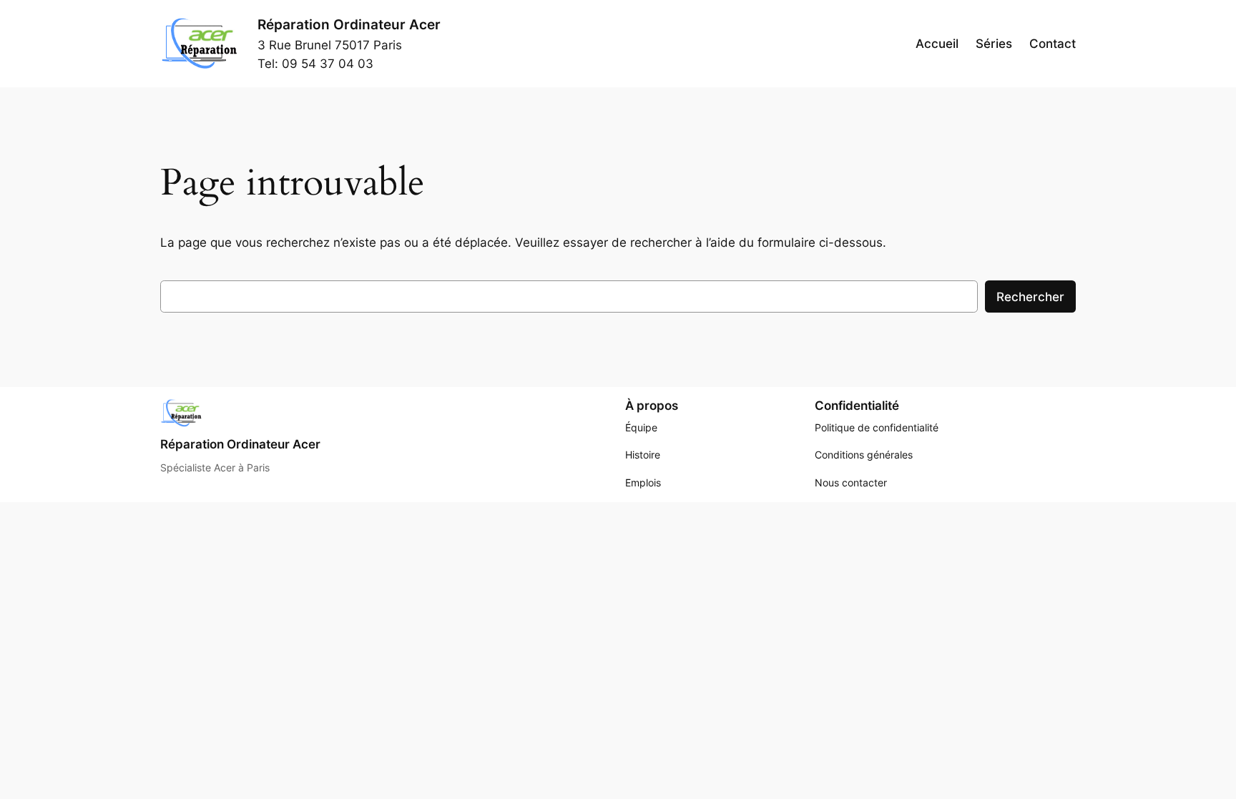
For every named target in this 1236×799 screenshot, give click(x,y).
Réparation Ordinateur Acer (349, 24)
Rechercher (1030, 297)
